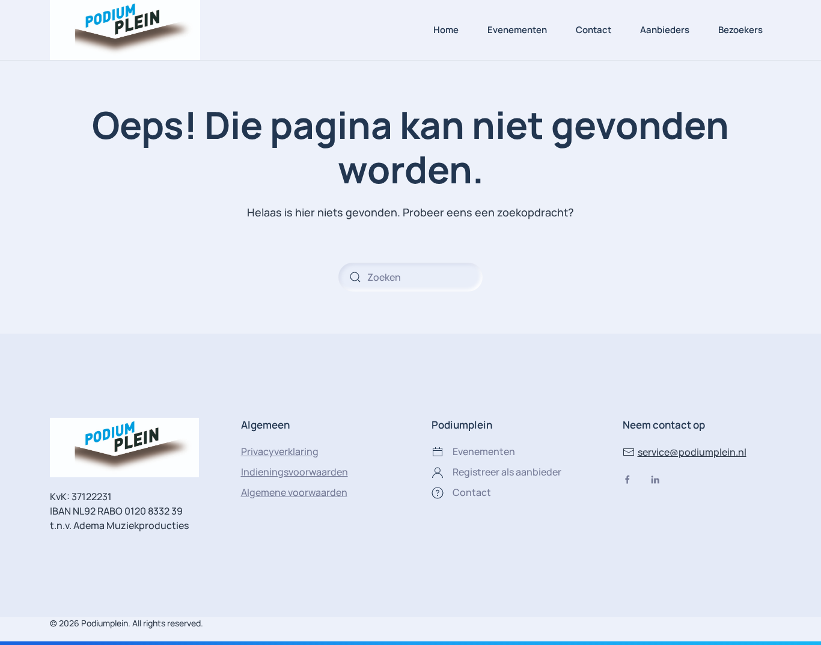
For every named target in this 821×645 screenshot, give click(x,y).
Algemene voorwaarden (294, 492)
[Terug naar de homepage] (125, 30)
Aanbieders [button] (664, 29)
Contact (593, 29)
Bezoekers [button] (740, 29)
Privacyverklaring (280, 451)
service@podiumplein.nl (692, 452)
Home (446, 29)
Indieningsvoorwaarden (294, 471)
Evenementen (517, 29)
